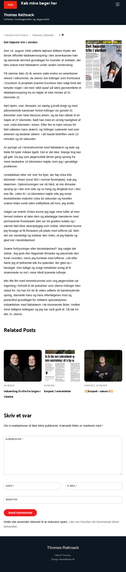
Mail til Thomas (63, 555)
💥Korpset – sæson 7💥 (98, 391)
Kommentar (14, 439)
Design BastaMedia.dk (63, 559)
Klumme (37, 35)
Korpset (89, 385)
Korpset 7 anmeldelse (57, 391)
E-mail (72, 485)
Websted (12, 499)
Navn (10, 485)
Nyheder (49, 35)
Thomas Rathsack (16, 35)
